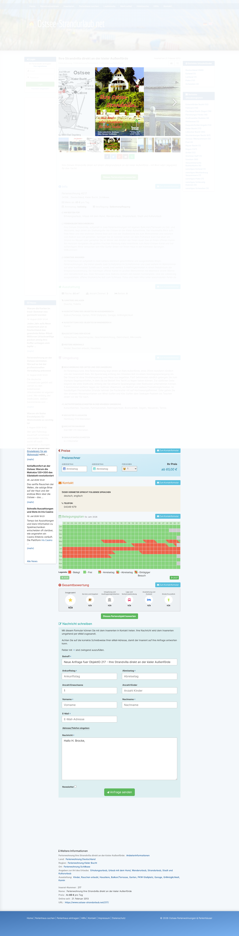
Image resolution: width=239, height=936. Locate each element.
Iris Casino (46, 540)
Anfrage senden (120, 792)
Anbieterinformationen (138, 855)
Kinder (76, 877)
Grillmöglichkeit (171, 877)
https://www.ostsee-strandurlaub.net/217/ (87, 902)
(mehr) (30, 459)
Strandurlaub (154, 870)
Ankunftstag (69, 670)
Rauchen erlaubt (89, 877)
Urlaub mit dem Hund (119, 870)
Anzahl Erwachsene (72, 685)
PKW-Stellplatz (145, 877)
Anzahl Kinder (129, 685)
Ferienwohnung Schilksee (77, 866)
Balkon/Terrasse (119, 877)
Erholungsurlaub (98, 870)
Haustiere (105, 877)
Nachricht (67, 735)
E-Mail (66, 713)
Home (30, 918)
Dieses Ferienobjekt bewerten (119, 616)
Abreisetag (97, 464)
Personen (127, 464)
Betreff (66, 656)
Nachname (128, 699)
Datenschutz (119, 918)
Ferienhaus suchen (45, 918)
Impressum (104, 918)
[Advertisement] (119, 823)
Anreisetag (67, 464)
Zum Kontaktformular (169, 450)
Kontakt (92, 918)
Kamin (62, 880)
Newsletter (68, 787)
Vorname (67, 699)
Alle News (32, 561)
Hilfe (83, 918)
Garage (158, 877)
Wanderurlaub (139, 870)
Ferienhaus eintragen (68, 918)
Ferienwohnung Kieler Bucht (82, 863)
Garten (132, 877)
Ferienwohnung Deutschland (80, 859)
